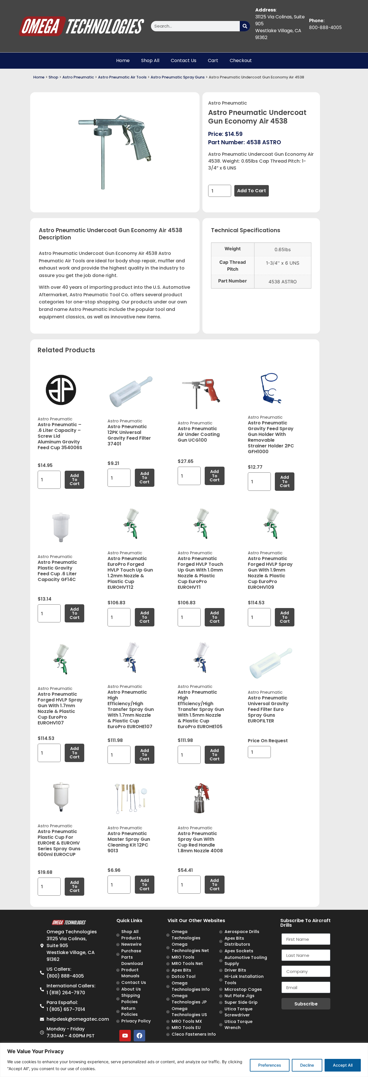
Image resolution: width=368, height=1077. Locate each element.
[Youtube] (125, 1035)
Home (123, 60)
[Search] (245, 26)
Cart (213, 60)
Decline (307, 1065)
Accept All (342, 1065)
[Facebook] (139, 1035)
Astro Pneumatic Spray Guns (178, 77)
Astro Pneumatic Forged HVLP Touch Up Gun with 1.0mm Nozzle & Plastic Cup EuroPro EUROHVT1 (200, 573)
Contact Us (183, 60)
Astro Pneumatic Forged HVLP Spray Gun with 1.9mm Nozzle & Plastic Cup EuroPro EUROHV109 (270, 573)
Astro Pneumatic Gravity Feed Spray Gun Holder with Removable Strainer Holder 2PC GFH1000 (271, 437)
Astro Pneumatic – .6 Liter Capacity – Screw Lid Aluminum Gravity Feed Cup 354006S (60, 436)
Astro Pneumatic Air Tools (122, 77)
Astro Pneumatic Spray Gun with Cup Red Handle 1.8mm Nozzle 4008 (200, 842)
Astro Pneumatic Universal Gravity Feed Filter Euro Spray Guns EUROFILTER (268, 709)
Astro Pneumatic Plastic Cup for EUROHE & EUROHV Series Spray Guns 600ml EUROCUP (59, 843)
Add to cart (251, 190)
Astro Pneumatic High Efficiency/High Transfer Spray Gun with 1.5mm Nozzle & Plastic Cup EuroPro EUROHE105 (201, 709)
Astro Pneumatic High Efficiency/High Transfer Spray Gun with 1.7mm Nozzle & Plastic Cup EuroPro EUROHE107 (131, 709)
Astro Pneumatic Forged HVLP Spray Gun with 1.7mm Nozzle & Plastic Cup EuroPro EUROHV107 (60, 708)
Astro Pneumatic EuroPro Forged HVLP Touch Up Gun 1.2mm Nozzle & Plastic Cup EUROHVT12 (130, 573)
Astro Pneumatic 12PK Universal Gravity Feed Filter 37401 (129, 435)
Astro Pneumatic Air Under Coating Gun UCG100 (199, 434)
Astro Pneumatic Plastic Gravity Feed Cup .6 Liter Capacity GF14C (57, 571)
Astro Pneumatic (78, 77)
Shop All (150, 60)
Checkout (241, 60)
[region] (184, 1060)
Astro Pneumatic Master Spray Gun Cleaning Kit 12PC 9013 (129, 842)
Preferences (269, 1065)
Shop (53, 77)
